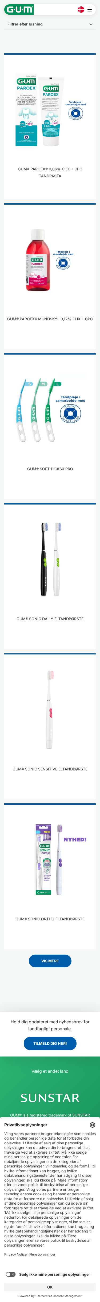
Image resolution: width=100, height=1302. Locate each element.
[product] (50, 126)
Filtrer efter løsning (25, 24)
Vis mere (50, 961)
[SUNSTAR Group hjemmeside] (50, 1098)
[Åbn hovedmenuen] (91, 9)
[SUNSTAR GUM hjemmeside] (19, 9)
